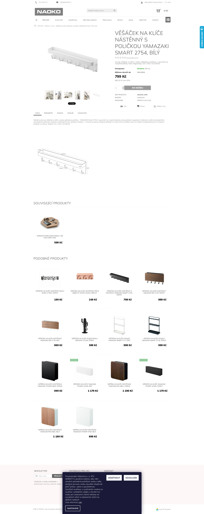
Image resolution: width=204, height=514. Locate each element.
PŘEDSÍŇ (45, 20)
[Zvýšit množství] (123, 87)
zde (80, 502)
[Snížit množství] (123, 89)
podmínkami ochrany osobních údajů (47, 484)
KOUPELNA (73, 20)
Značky (155, 20)
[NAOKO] (49, 12)
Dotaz (142, 106)
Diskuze (70, 113)
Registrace (158, 2)
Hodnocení (82, 113)
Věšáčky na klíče (144, 100)
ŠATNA (120, 20)
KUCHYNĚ (59, 20)
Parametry (48, 113)
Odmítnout (114, 478)
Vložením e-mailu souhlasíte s (47, 482)
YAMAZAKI (141, 97)
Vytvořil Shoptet (164, 509)
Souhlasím (131, 478)
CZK (165, 2)
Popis (37, 113)
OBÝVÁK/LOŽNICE (90, 20)
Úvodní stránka (36, 20)
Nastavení (72, 508)
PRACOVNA (107, 20)
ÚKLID (131, 20)
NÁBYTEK (142, 20)
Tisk (125, 106)
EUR (169, 2)
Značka (60, 113)
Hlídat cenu (161, 106)
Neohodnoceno (132, 58)
